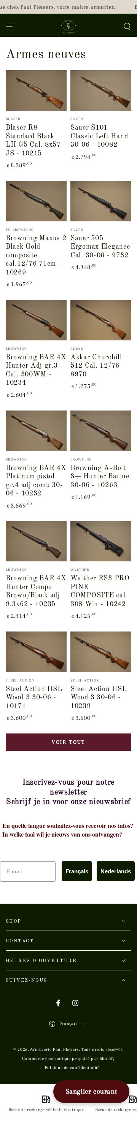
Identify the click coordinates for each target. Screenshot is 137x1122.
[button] (127, 26)
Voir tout (68, 742)
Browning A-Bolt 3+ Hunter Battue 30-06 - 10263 (99, 477)
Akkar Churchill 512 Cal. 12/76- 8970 (96, 366)
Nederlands (115, 871)
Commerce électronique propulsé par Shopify (68, 1058)
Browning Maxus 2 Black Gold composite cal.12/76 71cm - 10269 (36, 255)
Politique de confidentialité (72, 1067)
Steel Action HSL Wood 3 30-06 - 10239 (98, 698)
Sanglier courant (91, 1091)
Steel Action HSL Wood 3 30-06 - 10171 (34, 698)
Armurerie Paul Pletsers (54, 1049)
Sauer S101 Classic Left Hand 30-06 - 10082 (99, 136)
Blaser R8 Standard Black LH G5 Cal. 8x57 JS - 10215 (33, 140)
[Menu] (10, 26)
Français (76, 871)
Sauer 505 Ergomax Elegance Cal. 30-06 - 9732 (100, 247)
